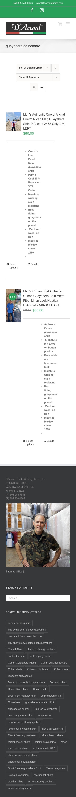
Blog (19, 571)
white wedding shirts (19, 788)
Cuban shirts (15, 669)
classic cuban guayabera (41, 649)
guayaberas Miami (18, 708)
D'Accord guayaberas (20, 675)
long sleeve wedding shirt (22, 728)
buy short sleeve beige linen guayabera (30, 642)
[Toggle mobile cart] (60, 24)
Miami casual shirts (19, 741)
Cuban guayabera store (54, 662)
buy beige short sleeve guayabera (27, 629)
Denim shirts (40, 689)
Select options (14, 266)
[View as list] (42, 87)
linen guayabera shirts (20, 715)
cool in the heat (16, 656)
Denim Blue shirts (18, 689)
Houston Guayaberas (45, 708)
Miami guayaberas (45, 741)
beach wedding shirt (19, 623)
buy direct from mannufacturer (25, 636)
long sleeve (44, 715)
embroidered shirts (51, 695)
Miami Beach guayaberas (22, 735)
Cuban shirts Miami (38, 669)
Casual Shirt (15, 649)
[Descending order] (55, 68)
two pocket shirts (43, 774)
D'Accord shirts (58, 682)
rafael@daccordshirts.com (49, 3)
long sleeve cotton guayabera (24, 722)
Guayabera (14, 702)
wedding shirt (15, 781)
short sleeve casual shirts (22, 755)
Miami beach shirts (52, 735)
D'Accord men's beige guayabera (26, 682)
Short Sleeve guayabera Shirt (24, 768)
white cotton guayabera (41, 781)
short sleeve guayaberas (22, 761)
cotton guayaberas (40, 656)
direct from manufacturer (22, 695)
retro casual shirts (18, 748)
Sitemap (10, 571)
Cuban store (61, 669)
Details (34, 264)
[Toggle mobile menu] (68, 24)
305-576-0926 (25, 3)
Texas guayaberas (18, 774)
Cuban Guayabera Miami (22, 662)
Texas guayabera (55, 768)
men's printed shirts (53, 728)
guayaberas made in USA (39, 702)
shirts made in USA (44, 748)
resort (64, 741)
